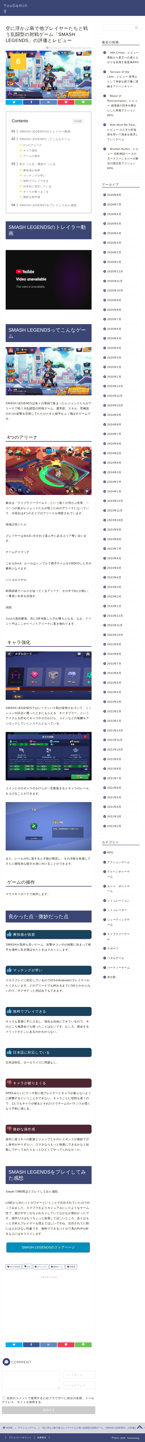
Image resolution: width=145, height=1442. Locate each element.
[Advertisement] (49, 1306)
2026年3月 (114, 242)
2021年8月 (114, 768)
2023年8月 (114, 539)
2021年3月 (114, 816)
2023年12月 (115, 501)
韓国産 (72, 1267)
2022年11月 (115, 625)
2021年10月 (115, 749)
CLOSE (78, 121)
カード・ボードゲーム (118, 889)
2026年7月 (114, 204)
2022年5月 (114, 682)
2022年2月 (114, 711)
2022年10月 (115, 634)
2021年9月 (114, 759)
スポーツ (113, 948)
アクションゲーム (118, 862)
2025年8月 (114, 309)
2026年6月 (114, 214)
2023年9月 (114, 529)
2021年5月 (114, 797)
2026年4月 (114, 233)
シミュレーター (117, 910)
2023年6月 (114, 558)
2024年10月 (115, 405)
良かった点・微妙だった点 (37, 164)
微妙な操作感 (31, 196)
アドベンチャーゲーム (118, 874)
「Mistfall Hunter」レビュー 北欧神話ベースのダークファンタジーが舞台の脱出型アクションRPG (123, 159)
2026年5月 (114, 223)
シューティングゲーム (118, 922)
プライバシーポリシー (20, 1437)
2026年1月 (114, 262)
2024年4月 (114, 462)
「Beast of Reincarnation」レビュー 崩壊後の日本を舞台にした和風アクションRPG (122, 105)
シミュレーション (118, 900)
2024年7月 (114, 434)
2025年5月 (114, 338)
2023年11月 (115, 510)
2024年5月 (114, 453)
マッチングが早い (34, 175)
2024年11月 (115, 395)
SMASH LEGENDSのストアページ (48, 1247)
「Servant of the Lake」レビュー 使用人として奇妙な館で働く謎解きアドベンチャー (122, 79)
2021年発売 (14, 1267)
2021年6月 (114, 787)
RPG (110, 852)
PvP (28, 1267)
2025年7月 (114, 319)
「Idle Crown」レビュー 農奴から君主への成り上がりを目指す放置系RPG (123, 57)
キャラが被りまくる (36, 191)
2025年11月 (115, 281)
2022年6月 (114, 673)
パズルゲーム (115, 958)
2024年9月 (114, 415)
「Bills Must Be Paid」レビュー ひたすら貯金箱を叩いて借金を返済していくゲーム (122, 132)
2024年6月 (114, 443)
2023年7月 (114, 548)
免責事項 (41, 1437)
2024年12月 (115, 386)
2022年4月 (114, 692)
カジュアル (42, 1267)
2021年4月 (114, 806)
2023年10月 (115, 520)
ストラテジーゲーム (118, 936)
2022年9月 (114, 644)
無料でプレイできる (36, 180)
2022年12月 (115, 615)
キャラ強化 (30, 150)
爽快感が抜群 (31, 170)
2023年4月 (114, 577)
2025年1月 (114, 376)
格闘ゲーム (58, 1267)
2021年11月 (115, 740)
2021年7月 (114, 778)
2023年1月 (114, 606)
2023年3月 (114, 587)
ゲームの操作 (31, 155)
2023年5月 (114, 568)
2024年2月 (114, 481)
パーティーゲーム (118, 967)
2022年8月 (114, 654)
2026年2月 (114, 252)
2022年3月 (114, 701)
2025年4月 (114, 348)
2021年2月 (114, 826)
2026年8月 (114, 195)
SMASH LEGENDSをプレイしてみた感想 (48, 205)
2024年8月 (114, 424)
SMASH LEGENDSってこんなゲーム (45, 139)
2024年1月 (114, 491)
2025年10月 (115, 290)
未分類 (111, 977)
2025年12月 (115, 271)
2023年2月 (114, 596)
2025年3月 (114, 357)
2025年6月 (114, 329)
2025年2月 (114, 367)
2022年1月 (114, 720)
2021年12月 (115, 730)
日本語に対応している (37, 186)
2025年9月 (114, 300)
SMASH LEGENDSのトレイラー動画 (45, 131)
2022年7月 (114, 663)
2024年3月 (114, 472)
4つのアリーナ (32, 145)
